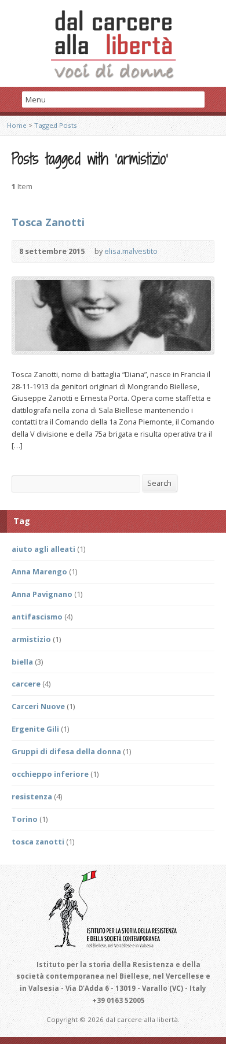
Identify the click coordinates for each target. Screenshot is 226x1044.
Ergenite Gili (35, 729)
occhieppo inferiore (50, 774)
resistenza (32, 796)
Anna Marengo (39, 571)
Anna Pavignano (42, 594)
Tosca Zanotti (48, 222)
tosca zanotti (38, 841)
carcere (26, 683)
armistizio (31, 639)
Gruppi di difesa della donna (66, 751)
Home (17, 125)
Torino (25, 819)
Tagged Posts (55, 125)
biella (22, 661)
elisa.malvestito (131, 251)
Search (159, 483)
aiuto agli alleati (43, 549)
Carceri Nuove (38, 706)
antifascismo (37, 616)
